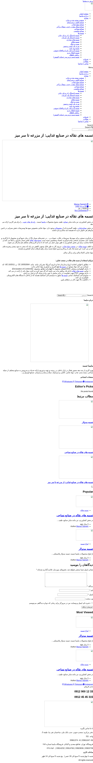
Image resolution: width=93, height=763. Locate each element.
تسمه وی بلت (74, 48)
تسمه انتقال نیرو (73, 53)
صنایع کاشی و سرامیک (75, 22)
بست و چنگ (74, 44)
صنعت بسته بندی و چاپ (75, 20)
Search (90, 125)
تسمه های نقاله (35, 240)
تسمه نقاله (75, 42)
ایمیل (90, 595)
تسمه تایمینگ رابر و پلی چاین (68, 35)
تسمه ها (81, 33)
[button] (46, 68)
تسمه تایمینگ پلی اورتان (70, 38)
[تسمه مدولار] (84, 540)
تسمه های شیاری (72, 40)
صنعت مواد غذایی (68, 246)
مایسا (44, 222)
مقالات (85, 61)
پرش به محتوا (88, 1)
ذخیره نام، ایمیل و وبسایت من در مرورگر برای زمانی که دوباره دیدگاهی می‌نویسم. (59, 603)
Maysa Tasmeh (82, 526)
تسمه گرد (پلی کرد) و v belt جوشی (66, 51)
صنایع (86, 18)
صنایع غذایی (82, 228)
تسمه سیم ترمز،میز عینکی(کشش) (66, 57)
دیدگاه (90, 586)
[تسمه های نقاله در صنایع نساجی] (84, 506)
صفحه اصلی (83, 14)
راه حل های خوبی (28, 222)
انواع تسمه (84, 544)
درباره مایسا (83, 16)
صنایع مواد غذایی (77, 25)
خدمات (85, 59)
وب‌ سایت (89, 599)
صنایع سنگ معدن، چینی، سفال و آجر (70, 27)
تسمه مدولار (87, 422)
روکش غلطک (74, 55)
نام (91, 590)
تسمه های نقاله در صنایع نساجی (78, 452)
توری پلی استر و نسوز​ (71, 46)
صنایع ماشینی (79, 31)
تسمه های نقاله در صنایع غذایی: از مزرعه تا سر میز (70, 482)
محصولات (58, 228)
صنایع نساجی (79, 29)
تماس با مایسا (83, 64)
